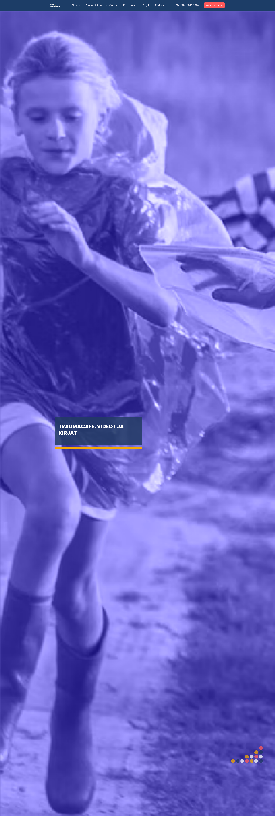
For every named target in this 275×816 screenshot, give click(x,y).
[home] (59, 5)
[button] (102, 5)
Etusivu (76, 5)
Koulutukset (130, 5)
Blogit (146, 5)
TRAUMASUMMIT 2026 (187, 5)
